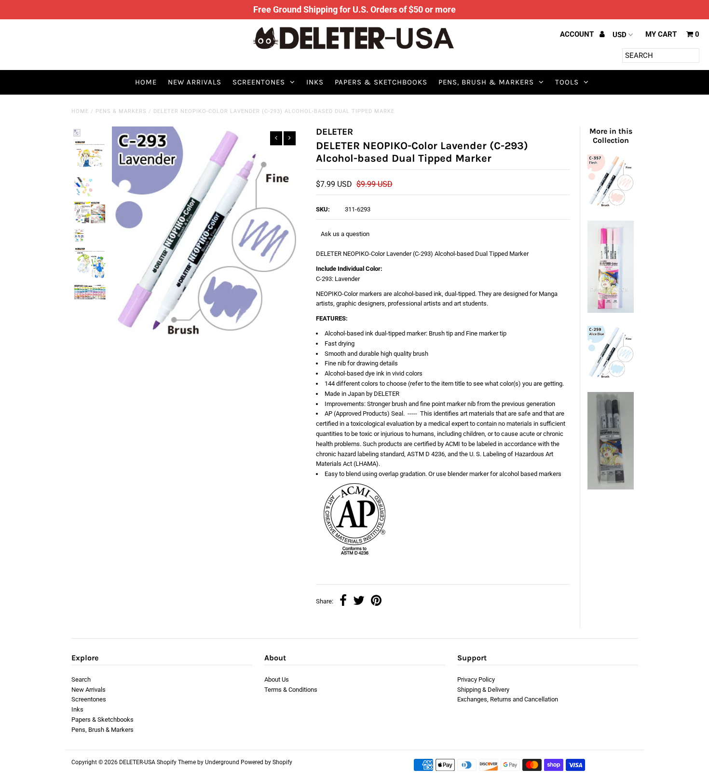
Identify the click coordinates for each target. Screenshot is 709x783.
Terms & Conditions (290, 689)
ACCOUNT (578, 34)
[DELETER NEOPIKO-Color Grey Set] (610, 487)
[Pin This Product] (376, 601)
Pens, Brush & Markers (486, 82)
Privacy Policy (476, 679)
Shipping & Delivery (483, 689)
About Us (276, 679)
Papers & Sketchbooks (381, 82)
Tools (567, 82)
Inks (315, 82)
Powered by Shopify (266, 762)
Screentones (258, 82)
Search (81, 679)
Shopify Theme (176, 762)
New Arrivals (194, 82)
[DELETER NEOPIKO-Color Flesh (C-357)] (610, 205)
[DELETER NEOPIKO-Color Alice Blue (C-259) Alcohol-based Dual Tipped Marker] (610, 376)
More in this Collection (610, 135)
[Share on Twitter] (359, 601)
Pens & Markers (121, 111)
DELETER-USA (137, 762)
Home (146, 82)
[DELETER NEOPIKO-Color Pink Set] (610, 310)
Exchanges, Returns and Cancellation (507, 699)
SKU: (323, 209)
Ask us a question (345, 234)
